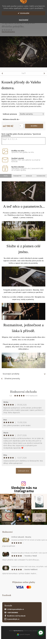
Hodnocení (41, 176)
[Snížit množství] (24, 127)
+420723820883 (12, 613)
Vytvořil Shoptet (24, 634)
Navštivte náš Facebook (16, 616)
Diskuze (29, 176)
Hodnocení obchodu (23, 392)
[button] (40, 632)
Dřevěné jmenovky (12, 378)
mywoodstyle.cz (13, 619)
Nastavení (23, 20)
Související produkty (11, 374)
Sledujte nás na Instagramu (24, 489)
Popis (6, 176)
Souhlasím (24, 13)
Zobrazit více (23, 471)
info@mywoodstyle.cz (15, 609)
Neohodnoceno (8, 31)
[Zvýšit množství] (24, 125)
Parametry (17, 176)
